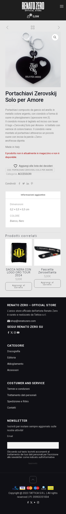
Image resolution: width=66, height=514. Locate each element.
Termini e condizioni (18, 388)
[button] (55, 37)
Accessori (13, 370)
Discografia (13, 351)
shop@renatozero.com (23, 320)
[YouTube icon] (34, 502)
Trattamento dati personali (21, 395)
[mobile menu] (61, 6)
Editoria (11, 357)
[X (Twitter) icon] (31, 502)
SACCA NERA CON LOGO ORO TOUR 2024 (18, 272)
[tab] (33, 195)
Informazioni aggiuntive (33, 195)
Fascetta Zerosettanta (47, 271)
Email (10, 436)
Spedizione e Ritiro (18, 401)
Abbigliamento (15, 363)
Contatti (11, 407)
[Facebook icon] (28, 502)
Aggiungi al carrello (18, 286)
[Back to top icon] (33, 479)
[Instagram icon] (38, 502)
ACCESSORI (25, 173)
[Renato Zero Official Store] (33, 6)
